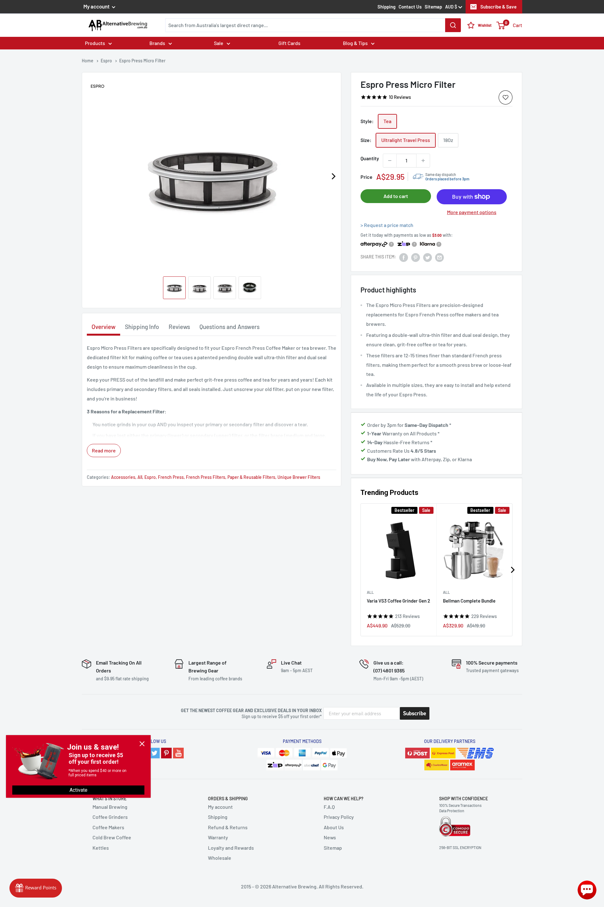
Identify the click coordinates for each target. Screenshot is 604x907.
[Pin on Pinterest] (415, 257)
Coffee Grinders (110, 817)
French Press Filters (205, 477)
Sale (218, 43)
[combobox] (313, 25)
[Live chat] (587, 890)
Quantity (370, 158)
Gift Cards (289, 43)
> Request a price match (387, 225)
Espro (150, 477)
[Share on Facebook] (403, 257)
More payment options (471, 212)
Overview (103, 326)
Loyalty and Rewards (231, 848)
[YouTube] (178, 753)
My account (96, 6)
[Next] (333, 176)
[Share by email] (439, 257)
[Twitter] (154, 753)
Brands (157, 43)
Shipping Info (142, 326)
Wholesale (219, 858)
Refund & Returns (228, 827)
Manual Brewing (109, 807)
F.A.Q (329, 807)
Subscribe (414, 713)
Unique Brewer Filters (298, 477)
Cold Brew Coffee (111, 837)
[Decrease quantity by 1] (389, 160)
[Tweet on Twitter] (427, 257)
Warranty (218, 837)
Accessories (123, 477)
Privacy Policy (339, 817)
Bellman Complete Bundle (469, 600)
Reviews (179, 326)
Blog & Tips (355, 43)
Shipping (386, 6)
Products (95, 43)
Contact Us (410, 6)
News (330, 837)
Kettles (100, 848)
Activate (78, 790)
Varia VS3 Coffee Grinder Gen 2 (398, 600)
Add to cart (395, 196)
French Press (171, 477)
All (370, 591)
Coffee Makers (108, 827)
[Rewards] (35, 888)
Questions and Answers (229, 326)
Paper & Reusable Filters (251, 477)
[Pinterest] (166, 753)
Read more (104, 450)
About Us (334, 827)
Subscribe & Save (498, 6)
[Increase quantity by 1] (423, 160)
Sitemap (433, 6)
